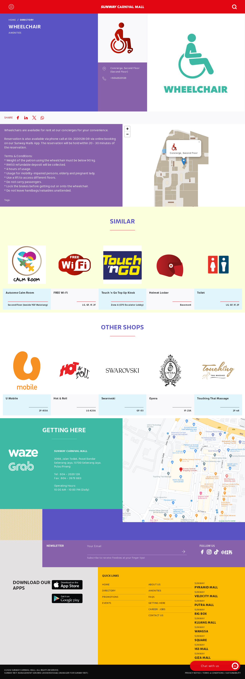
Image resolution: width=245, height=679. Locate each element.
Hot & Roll (60, 398)
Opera (153, 398)
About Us (155, 585)
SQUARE (201, 640)
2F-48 (236, 411)
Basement (185, 305)
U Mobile (12, 398)
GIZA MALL (203, 658)
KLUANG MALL (205, 622)
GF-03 (140, 411)
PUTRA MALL (204, 605)
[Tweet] (34, 118)
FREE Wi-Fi (61, 293)
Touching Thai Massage (213, 398)
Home (12, 20)
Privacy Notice (193, 673)
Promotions (110, 597)
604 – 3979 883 (71, 478)
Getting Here (157, 603)
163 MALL (201, 649)
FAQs (152, 597)
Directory (27, 20)
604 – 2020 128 (70, 474)
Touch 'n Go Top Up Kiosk (118, 293)
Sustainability (233, 673)
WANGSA (201, 631)
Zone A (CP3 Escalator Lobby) (127, 305)
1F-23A (187, 411)
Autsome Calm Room (20, 293)
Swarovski (108, 398)
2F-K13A (43, 411)
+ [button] (127, 129)
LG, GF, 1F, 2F (89, 305)
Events (106, 603)
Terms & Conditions (213, 673)
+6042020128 (118, 78)
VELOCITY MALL (206, 596)
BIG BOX (201, 614)
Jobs (162, 609)
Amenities (15, 33)
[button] (232, 7)
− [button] (127, 134)
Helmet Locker (159, 293)
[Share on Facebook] (18, 118)
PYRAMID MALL (206, 587)
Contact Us (156, 616)
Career (153, 609)
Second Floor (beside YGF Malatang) (28, 305)
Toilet (201, 293)
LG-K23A (91, 411)
